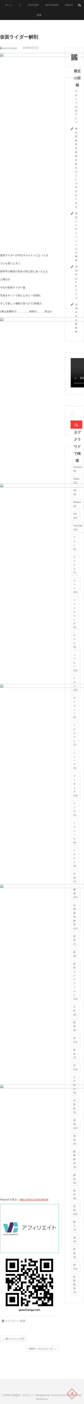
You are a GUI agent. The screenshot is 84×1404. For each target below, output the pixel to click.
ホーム (8, 5)
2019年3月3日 (30, 47)
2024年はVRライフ (76, 282)
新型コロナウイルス (75, 981)
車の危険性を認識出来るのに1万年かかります (76, 167)
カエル (74, 641)
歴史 (74, 1053)
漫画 (75, 1124)
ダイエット (74, 707)
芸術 (75, 1210)
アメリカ (74, 565)
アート (75, 586)
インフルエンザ (74, 614)
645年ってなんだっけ (42, 1348)
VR (75, 516)
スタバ (75, 684)
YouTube (33, 5)
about (69, 5)
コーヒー (75, 662)
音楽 (74, 1253)
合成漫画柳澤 (75, 917)
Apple (76, 480)
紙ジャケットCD (13, 1338)
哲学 (74, 940)
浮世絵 (74, 1106)
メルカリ (74, 858)
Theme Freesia (59, 1395)
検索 (39, 15)
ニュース (74, 760)
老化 (74, 1194)
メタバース (74, 833)
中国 (74, 877)
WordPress (42, 1399)
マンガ (74, 809)
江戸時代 (74, 1085)
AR (75, 492)
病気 (74, 1140)
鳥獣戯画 (74, 1284)
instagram (51, 5)
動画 (23, 1320)
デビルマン (74, 735)
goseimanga (9, 48)
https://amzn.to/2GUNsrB (34, 1199)
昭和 (74, 1026)
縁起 (74, 1179)
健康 (75, 893)
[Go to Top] (72, 1394)
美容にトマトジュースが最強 (76, 237)
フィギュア (75, 786)
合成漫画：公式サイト (22, 1395)
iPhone (77, 504)
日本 (74, 1010)
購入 (74, 1226)
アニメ (74, 543)
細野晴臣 (74, 1159)
